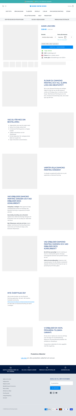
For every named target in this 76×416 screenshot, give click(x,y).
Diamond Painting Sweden (11, 409)
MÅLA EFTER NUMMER (29, 15)
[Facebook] (51, 393)
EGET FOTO (9, 11)
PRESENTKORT (48, 15)
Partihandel (6, 393)
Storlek (43, 34)
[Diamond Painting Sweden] (38, 6)
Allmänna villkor (7, 391)
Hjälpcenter (6, 381)
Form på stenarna (62, 34)
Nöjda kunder (6, 384)
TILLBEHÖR (29, 11)
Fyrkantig (60, 37)
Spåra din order (7, 379)
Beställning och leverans (9, 386)
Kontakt (5, 398)
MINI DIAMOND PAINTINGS (56, 11)
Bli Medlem (55, 388)
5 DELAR (45, 11)
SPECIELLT (37, 11)
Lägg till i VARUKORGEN (57, 47)
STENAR (68, 11)
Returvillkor (6, 388)
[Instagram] (53, 393)
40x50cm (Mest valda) (47, 37)
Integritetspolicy (7, 395)
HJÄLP (39, 15)
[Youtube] (56, 393)
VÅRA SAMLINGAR (18, 11)
